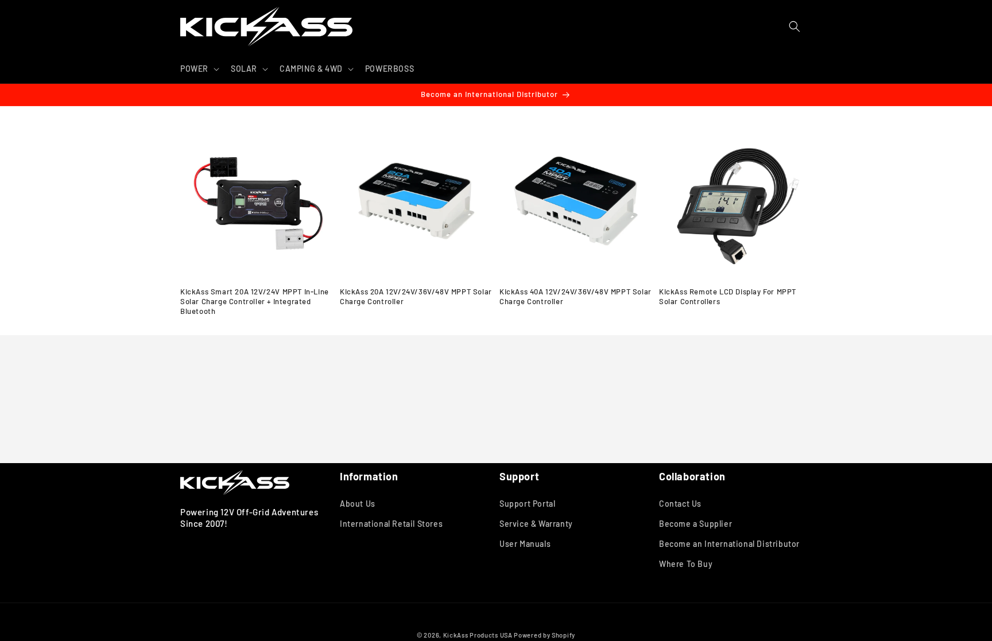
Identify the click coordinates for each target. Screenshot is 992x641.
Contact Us (680, 503)
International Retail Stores (391, 524)
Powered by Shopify (544, 635)
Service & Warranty (536, 524)
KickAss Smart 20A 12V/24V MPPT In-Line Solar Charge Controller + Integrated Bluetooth (254, 301)
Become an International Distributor (729, 544)
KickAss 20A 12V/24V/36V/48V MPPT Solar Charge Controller (416, 296)
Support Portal (527, 503)
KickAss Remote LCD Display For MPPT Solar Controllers (727, 296)
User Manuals (525, 544)
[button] (198, 69)
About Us (357, 503)
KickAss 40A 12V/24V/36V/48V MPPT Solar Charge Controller (575, 296)
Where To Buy (685, 564)
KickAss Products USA (478, 635)
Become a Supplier (695, 524)
